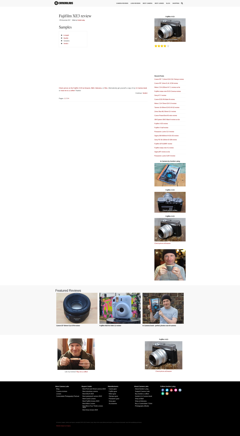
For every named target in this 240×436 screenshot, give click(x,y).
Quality (66, 38)
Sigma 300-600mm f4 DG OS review (166, 135)
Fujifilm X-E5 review (161, 123)
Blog (168, 3)
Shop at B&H (139, 398)
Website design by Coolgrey (63, 426)
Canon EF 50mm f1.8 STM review (68, 326)
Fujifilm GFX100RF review (163, 144)
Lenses (58, 394)
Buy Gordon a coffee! (142, 394)
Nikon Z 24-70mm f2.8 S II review (165, 103)
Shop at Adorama (141, 401)
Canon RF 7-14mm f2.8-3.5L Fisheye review (169, 79)
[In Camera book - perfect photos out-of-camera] (163, 308)
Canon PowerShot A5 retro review (165, 115)
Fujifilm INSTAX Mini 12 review (110, 326)
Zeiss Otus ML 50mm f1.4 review (165, 111)
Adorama (98, 88)
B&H (92, 88)
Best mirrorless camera (90, 391)
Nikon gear (112, 394)
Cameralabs (63, 3)
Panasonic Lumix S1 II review (164, 131)
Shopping (175, 3)
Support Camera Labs (142, 391)
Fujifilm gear (113, 391)
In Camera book (141, 88)
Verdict (66, 43)
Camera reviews (122, 3)
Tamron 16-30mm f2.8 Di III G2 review (166, 107)
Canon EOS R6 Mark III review (164, 99)
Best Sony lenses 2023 (90, 410)
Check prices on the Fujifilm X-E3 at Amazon (74, 88)
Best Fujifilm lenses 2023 (90, 401)
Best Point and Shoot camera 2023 (94, 389)
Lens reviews (135, 3)
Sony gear (112, 401)
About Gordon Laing (141, 389)
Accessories (113, 403)
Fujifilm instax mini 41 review (164, 148)
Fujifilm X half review (161, 127)
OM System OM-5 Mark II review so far (167, 119)
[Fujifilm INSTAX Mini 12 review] (120, 308)
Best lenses (159, 3)
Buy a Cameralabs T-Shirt (143, 403)
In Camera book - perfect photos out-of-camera (159, 326)
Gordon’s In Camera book (143, 396)
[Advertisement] (103, 68)
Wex (106, 88)
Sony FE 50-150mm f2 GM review (165, 139)
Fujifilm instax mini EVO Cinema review (167, 91)
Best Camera (147, 3)
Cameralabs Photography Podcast (67, 396)
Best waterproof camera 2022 (92, 396)
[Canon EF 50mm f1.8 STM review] (77, 308)
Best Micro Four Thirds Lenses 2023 (92, 406)
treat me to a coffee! (68, 90)
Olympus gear (113, 396)
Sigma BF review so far (162, 152)
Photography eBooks (142, 406)
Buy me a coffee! (82, 372)
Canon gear (113, 389)
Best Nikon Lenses (88, 403)
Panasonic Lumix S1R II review (164, 156)
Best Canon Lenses (89, 398)
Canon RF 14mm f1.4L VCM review (166, 83)
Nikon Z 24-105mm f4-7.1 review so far (167, 87)
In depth (66, 35)
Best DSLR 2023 (88, 394)
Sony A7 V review (160, 95)
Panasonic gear (114, 398)
